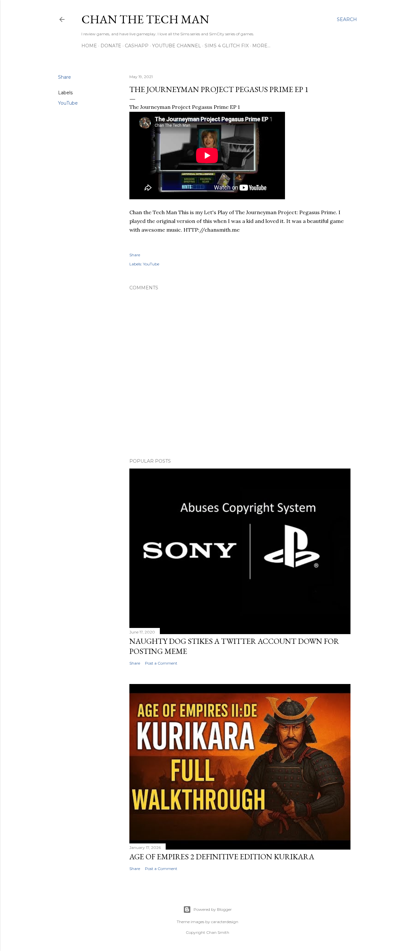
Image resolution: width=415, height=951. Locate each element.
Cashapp (136, 46)
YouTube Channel (176, 46)
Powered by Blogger (213, 909)
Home (89, 46)
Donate (111, 46)
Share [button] (64, 77)
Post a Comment (161, 663)
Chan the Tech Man (145, 19)
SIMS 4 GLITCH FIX (227, 46)
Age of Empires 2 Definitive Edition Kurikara (221, 857)
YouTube (68, 103)
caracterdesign (224, 921)
